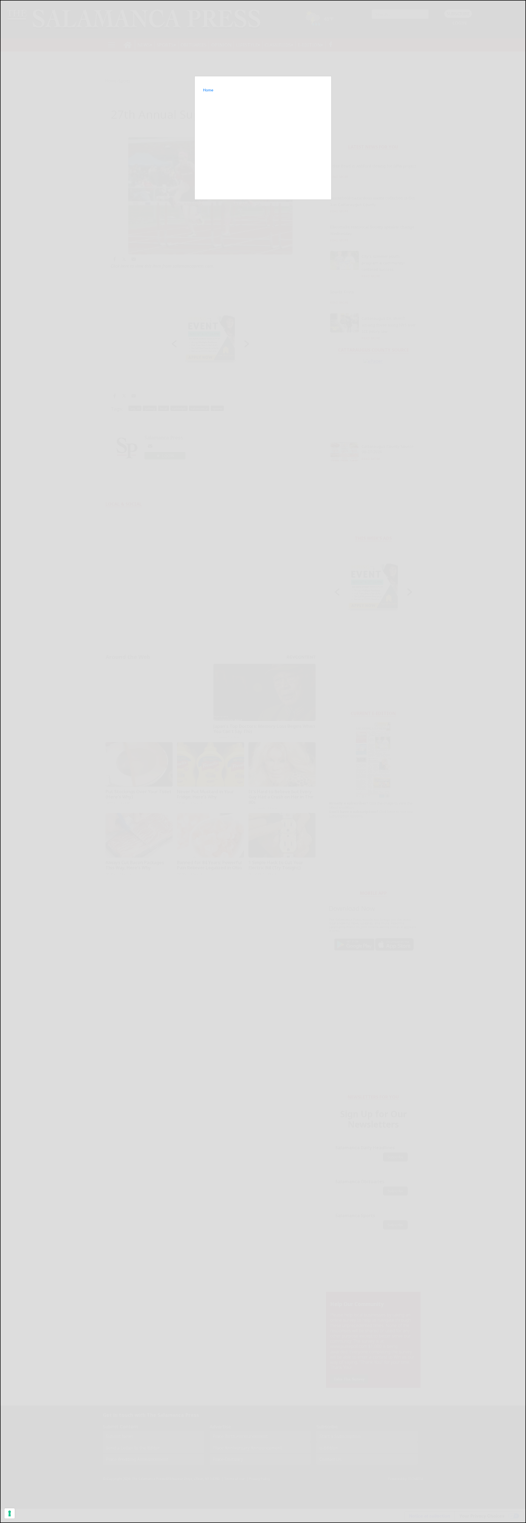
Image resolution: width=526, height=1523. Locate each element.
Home (208, 90)
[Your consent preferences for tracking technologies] (9, 1513)
